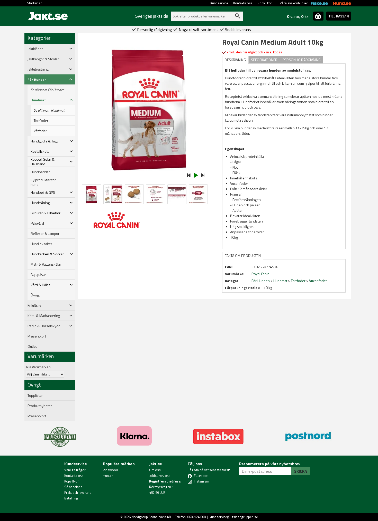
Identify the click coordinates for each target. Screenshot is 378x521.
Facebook (201, 475)
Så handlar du (74, 486)
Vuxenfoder (318, 280)
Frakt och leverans (77, 492)
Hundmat (280, 280)
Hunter (108, 475)
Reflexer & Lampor (45, 233)
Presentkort (37, 336)
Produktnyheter (40, 406)
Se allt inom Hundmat (49, 110)
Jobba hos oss (159, 475)
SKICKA (300, 471)
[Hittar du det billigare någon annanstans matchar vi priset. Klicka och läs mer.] (59, 433)
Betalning (71, 498)
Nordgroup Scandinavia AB (151, 516)
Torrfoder (41, 120)
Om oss (155, 469)
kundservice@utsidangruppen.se (234, 516)
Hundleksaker (41, 244)
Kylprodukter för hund (43, 182)
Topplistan (35, 395)
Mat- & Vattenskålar (46, 264)
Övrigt (35, 295)
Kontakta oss (243, 3)
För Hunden (260, 280)
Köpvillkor (265, 3)
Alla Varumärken (38, 367)
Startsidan (34, 3)
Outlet (32, 346)
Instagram (201, 481)
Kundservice (219, 3)
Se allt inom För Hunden (47, 90)
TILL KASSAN (338, 16)
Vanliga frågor (75, 469)
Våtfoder (40, 131)
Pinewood (110, 469)
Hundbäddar (40, 172)
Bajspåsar (38, 274)
